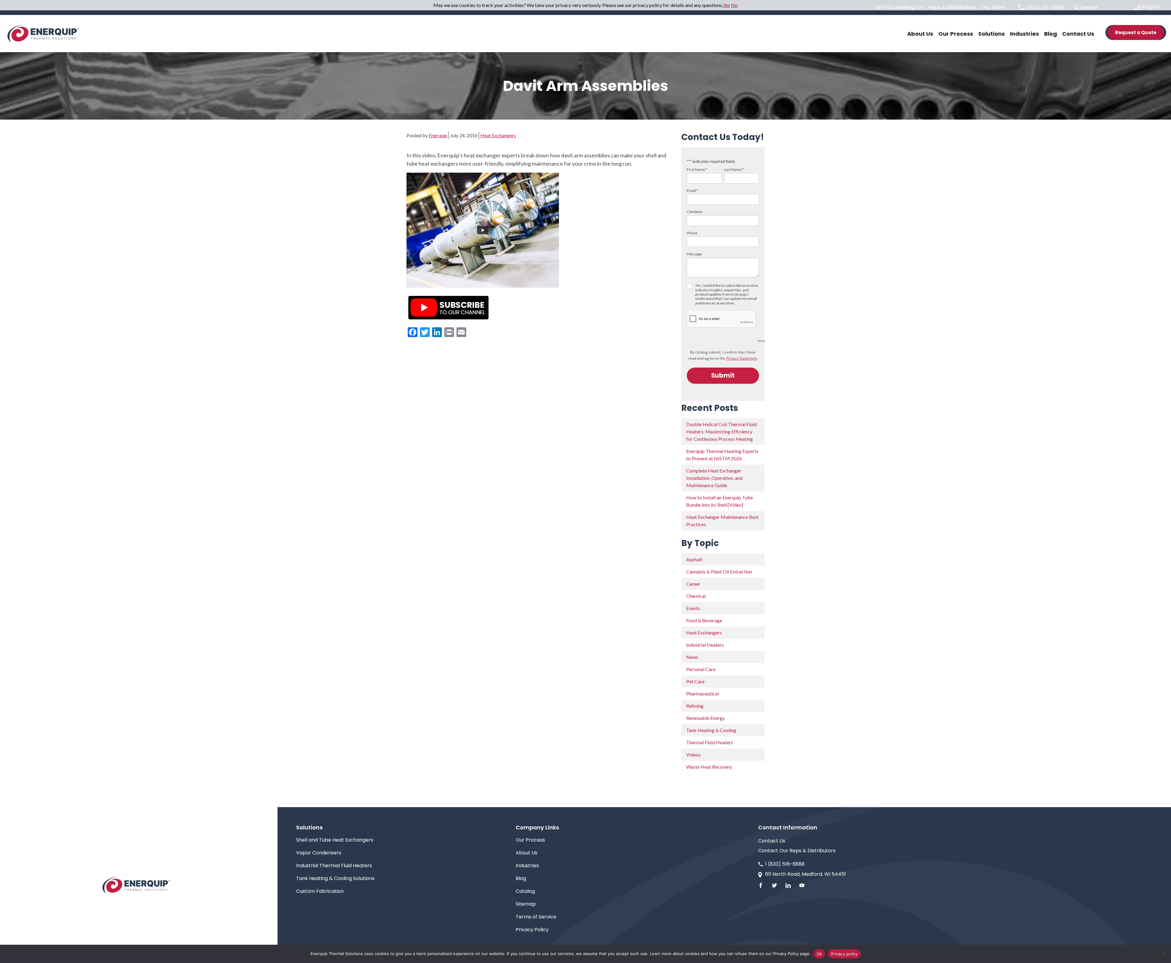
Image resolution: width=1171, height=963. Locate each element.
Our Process (530, 839)
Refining (695, 706)
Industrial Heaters (705, 645)
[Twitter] (774, 885)
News (692, 657)
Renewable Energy (705, 718)
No (734, 5)
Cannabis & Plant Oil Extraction (719, 571)
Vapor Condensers (318, 852)
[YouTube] (801, 885)
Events (693, 608)
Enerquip (438, 135)
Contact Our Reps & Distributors (797, 850)
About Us (526, 852)
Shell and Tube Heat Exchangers (334, 839)
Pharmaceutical (702, 693)
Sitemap (526, 903)
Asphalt (694, 559)
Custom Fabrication (320, 891)
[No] (1163, 954)
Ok (819, 953)
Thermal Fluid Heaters (709, 742)
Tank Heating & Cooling (711, 730)
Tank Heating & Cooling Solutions (335, 878)
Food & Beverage (704, 620)
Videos (693, 754)
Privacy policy (844, 953)
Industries (527, 865)
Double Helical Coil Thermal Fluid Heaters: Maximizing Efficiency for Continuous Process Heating (721, 431)
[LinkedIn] (788, 885)
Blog (521, 878)
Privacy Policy (532, 929)
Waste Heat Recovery (709, 767)
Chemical (696, 596)
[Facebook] (760, 885)
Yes (726, 5)
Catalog (525, 891)
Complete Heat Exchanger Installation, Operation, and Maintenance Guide (714, 478)
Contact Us (771, 840)
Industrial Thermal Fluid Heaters (334, 865)
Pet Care (695, 681)
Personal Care (700, 669)
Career (693, 584)
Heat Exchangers (498, 135)
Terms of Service (536, 916)
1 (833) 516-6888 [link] (785, 864)
